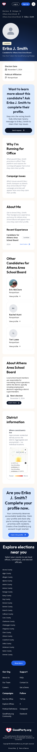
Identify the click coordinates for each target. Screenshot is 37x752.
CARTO (14, 463)
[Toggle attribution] (25, 463)
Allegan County (7, 577)
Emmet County (7, 655)
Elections (5, 11)
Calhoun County (7, 614)
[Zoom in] (25, 449)
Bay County (6, 599)
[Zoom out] (25, 452)
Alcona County (7, 570)
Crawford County (8, 640)
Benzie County (7, 603)
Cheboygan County (8, 625)
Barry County (6, 595)
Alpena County (7, 581)
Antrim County (7, 584)
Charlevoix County (8, 621)
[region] (18, 460)
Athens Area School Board (11, 17)
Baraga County (7, 592)
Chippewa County (8, 629)
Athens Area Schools (9, 14)
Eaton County (7, 651)
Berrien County (7, 607)
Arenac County (7, 588)
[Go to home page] (4, 4)
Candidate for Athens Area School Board (16, 53)
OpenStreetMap (15, 465)
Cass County (6, 618)
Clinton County (7, 636)
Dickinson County (8, 647)
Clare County (6, 632)
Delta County (6, 643)
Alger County (6, 573)
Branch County (7, 610)
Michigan (15, 11)
